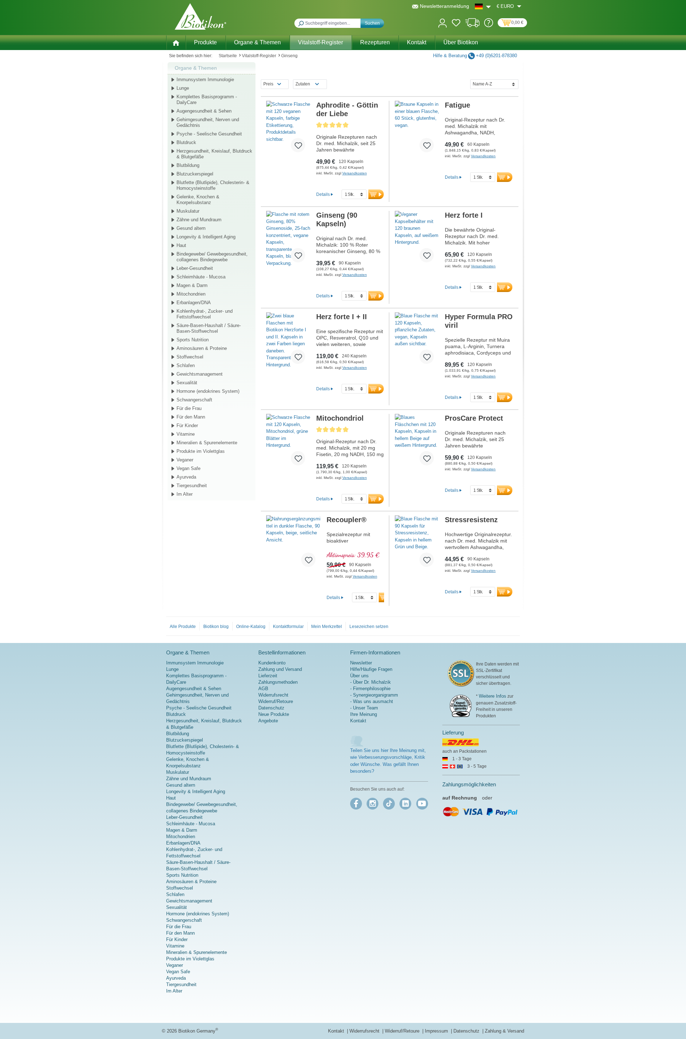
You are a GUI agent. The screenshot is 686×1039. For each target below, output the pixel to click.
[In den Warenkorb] (376, 194)
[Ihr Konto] (442, 22)
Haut (181, 245)
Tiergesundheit (192, 485)
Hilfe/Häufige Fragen (371, 669)
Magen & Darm (192, 285)
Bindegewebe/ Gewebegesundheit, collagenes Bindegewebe (212, 256)
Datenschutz (271, 708)
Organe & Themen (196, 68)
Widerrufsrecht (273, 695)
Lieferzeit (267, 675)
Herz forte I (464, 215)
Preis (268, 83)
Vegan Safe (188, 468)
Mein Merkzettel (326, 626)
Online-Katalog (250, 626)
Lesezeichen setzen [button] (368, 626)
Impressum (437, 1031)
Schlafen (186, 365)
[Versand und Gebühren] (472, 25)
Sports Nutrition (193, 339)
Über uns (359, 675)
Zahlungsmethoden (278, 682)
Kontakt (358, 720)
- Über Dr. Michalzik (370, 682)
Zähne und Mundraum (199, 219)
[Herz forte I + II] (288, 341)
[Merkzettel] (456, 24)
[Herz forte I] (417, 239)
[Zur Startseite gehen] (200, 16)
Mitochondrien (191, 294)
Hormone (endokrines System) (208, 391)
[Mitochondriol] (288, 442)
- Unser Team (364, 708)
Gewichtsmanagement (200, 374)
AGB (263, 688)
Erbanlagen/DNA (194, 302)
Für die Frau (189, 408)
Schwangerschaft (194, 399)
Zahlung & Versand (504, 1031)
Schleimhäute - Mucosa (201, 276)
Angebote (268, 720)
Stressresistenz (471, 520)
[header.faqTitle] (488, 25)
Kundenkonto (271, 663)
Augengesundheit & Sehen (204, 111)
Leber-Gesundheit (195, 268)
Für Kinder (187, 425)
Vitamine (186, 434)
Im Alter (185, 494)
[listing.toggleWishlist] (298, 145)
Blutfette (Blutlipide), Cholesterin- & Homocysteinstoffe (213, 185)
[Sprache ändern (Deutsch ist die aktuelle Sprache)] (483, 6)
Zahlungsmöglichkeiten (469, 784)
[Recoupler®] (293, 544)
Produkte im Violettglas (201, 451)
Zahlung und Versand (280, 669)
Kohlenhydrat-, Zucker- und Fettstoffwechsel (205, 314)
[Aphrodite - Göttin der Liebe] (288, 129)
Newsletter (361, 663)
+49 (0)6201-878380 (496, 55)
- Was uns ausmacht (371, 701)
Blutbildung (188, 165)
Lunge (183, 88)
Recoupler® (347, 520)
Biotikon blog (216, 626)
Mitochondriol (340, 418)
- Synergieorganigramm (374, 695)
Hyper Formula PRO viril (479, 321)
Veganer (185, 459)
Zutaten (302, 83)
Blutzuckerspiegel (195, 174)
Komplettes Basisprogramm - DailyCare (207, 99)
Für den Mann (191, 417)
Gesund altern (191, 228)
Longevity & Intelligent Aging (206, 236)
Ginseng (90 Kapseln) (336, 219)
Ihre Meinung (363, 714)
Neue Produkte (273, 714)
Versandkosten (354, 173)
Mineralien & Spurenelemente (207, 442)
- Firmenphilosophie (370, 688)
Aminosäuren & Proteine (202, 348)
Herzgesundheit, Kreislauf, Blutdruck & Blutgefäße (214, 153)
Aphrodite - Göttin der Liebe (347, 109)
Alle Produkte (183, 626)
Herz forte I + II (341, 317)
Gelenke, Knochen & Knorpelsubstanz (198, 199)
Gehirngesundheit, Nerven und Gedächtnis (208, 122)
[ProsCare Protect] (417, 442)
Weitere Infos (492, 696)
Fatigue (457, 105)
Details (323, 194)
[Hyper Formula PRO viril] (417, 341)
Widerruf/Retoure (275, 701)
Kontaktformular (288, 626)
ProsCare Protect (474, 418)
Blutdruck (186, 142)
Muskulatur (188, 211)
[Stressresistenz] (417, 544)
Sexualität (187, 382)
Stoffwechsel (190, 357)
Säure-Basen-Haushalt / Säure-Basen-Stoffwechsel (209, 328)
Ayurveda (186, 477)
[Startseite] (175, 42)
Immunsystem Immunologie (205, 79)
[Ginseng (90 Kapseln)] (288, 239)
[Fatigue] (417, 129)
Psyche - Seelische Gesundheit (209, 134)
